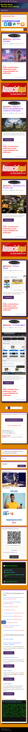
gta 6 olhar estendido (12, 40)
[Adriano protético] (3, 1)
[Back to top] (25, 729)
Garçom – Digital (11, 267)
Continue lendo (8, 139)
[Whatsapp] (14, 24)
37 (18, 407)
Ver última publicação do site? (14, 420)
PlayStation (6, 43)
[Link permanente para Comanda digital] (14, 353)
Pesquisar (4, 464)
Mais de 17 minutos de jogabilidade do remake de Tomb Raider (13, 109)
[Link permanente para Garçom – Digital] (14, 282)
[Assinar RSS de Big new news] (1, 1)
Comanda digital (19, 325)
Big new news (4, 10)
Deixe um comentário (21, 77)
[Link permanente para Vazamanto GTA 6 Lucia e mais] (14, 204)
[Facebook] (10, 24)
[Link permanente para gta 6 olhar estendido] (14, 55)
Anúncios (6, 270)
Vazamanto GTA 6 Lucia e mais (14, 187)
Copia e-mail (14, 557)
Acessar (4, 458)
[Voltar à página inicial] (14, 5)
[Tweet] (5, 24)
